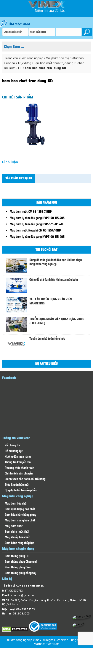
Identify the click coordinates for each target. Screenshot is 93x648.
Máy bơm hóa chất (58, 58)
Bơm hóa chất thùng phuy (20, 515)
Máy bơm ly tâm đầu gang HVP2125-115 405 (37, 224)
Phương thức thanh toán (19, 468)
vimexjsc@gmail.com (23, 595)
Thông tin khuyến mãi (18, 462)
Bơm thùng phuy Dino (18, 567)
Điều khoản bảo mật (17, 484)
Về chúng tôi (12, 445)
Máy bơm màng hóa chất (20, 520)
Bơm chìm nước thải (17, 531)
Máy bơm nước (14, 526)
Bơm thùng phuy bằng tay (20, 573)
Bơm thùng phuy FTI (17, 556)
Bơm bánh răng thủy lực (19, 543)
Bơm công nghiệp (32, 58)
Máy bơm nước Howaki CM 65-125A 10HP (35, 230)
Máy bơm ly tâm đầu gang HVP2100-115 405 (37, 236)
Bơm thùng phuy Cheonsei (21, 562)
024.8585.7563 (25, 609)
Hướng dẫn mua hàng (18, 456)
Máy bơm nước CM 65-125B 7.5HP (31, 211)
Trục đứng (24, 63)
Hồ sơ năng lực (14, 451)
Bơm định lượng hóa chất (20, 509)
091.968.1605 (21, 613)
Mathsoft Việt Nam (46, 643)
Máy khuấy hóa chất (17, 537)
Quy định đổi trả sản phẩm (21, 490)
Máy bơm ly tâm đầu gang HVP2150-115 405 (37, 217)
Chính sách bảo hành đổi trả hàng (25, 479)
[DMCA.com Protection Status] (15, 631)
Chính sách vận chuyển (19, 473)
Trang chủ (11, 58)
